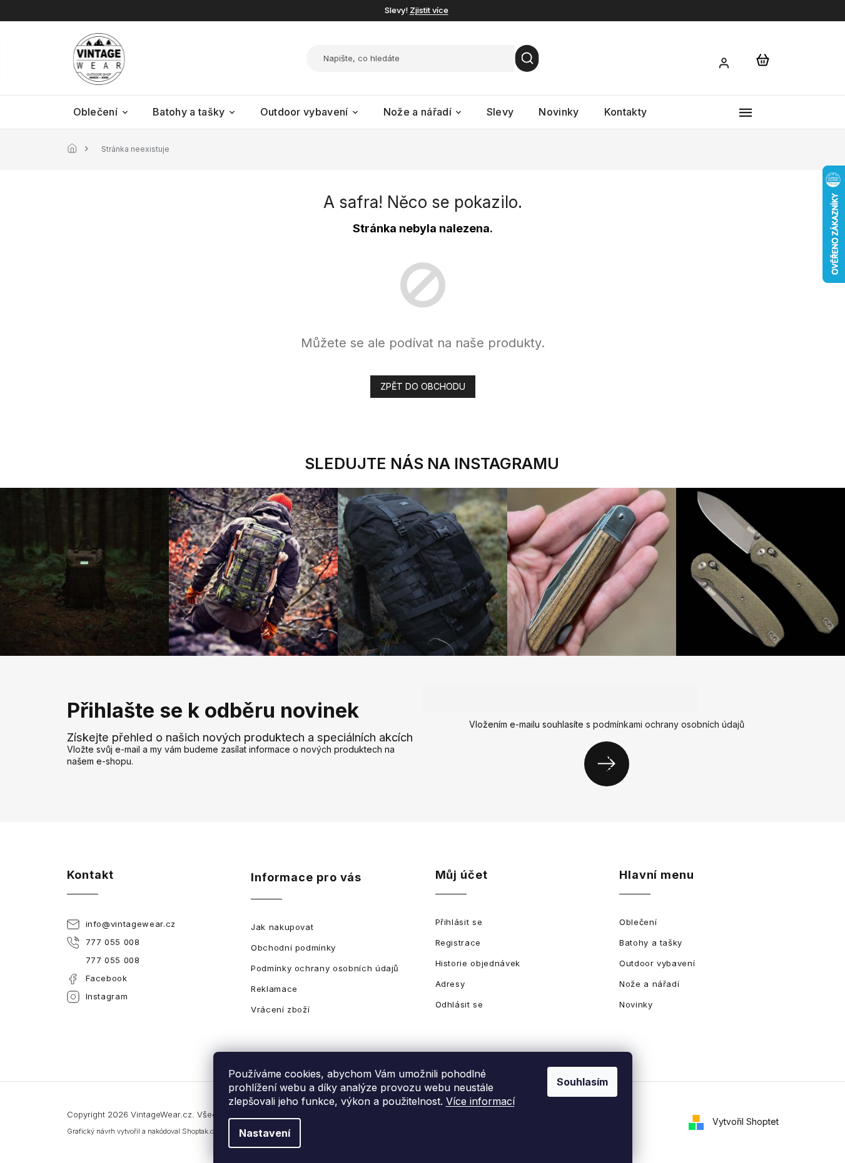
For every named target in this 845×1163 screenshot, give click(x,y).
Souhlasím (582, 1082)
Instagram (107, 996)
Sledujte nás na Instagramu (432, 463)
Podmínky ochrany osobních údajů (325, 968)
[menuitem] (101, 112)
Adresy (450, 984)
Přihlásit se (611, 763)
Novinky (636, 1004)
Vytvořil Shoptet (745, 1121)
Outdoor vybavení (657, 963)
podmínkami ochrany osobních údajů (668, 724)
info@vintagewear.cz (131, 924)
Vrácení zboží (280, 1009)
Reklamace (274, 989)
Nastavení (264, 1133)
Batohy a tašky (650, 943)
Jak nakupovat (282, 927)
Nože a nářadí (649, 984)
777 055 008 (113, 942)
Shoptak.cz (200, 1131)
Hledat (527, 58)
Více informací (480, 1101)
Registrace (458, 943)
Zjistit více (429, 10)
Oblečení (638, 922)
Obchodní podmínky (293, 948)
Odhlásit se (459, 1004)
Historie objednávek (477, 963)
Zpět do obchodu (422, 386)
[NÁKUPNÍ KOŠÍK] (763, 59)
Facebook (107, 978)
